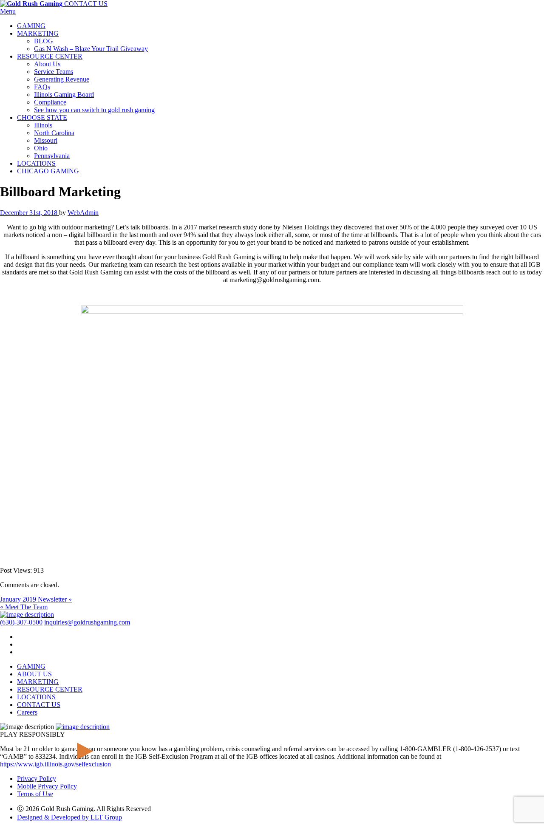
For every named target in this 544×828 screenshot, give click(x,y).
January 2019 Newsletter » (36, 599)
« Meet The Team (24, 606)
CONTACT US (86, 3)
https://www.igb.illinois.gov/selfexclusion (55, 764)
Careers (27, 712)
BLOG (43, 41)
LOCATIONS (36, 163)
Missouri (45, 140)
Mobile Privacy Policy (47, 786)
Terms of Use (35, 793)
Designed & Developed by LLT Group (69, 817)
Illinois (43, 125)
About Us (47, 64)
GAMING (31, 25)
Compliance (50, 102)
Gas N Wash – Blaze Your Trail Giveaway (91, 48)
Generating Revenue (61, 79)
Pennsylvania (52, 155)
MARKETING (38, 33)
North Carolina (54, 132)
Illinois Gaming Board (64, 94)
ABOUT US (34, 674)
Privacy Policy (36, 778)
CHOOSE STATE (42, 117)
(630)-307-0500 (21, 622)
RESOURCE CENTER (49, 56)
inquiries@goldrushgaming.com (87, 622)
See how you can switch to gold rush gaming (94, 109)
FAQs (42, 86)
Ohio (41, 148)
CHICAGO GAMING (48, 171)
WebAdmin (83, 212)
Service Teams (53, 71)
